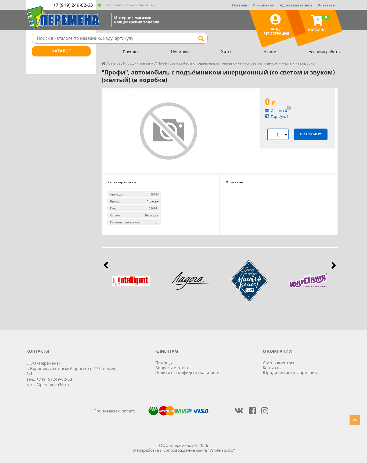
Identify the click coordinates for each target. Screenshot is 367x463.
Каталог (61, 51)
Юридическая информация (290, 372)
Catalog (114, 63)
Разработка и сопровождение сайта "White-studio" (186, 450)
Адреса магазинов (296, 5)
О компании (263, 5)
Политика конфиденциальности (187, 372)
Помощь (163, 362)
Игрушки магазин (138, 63)
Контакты (326, 5)
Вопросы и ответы (173, 367)
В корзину (310, 134)
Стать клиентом (278, 362)
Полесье (152, 201)
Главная (239, 5)
